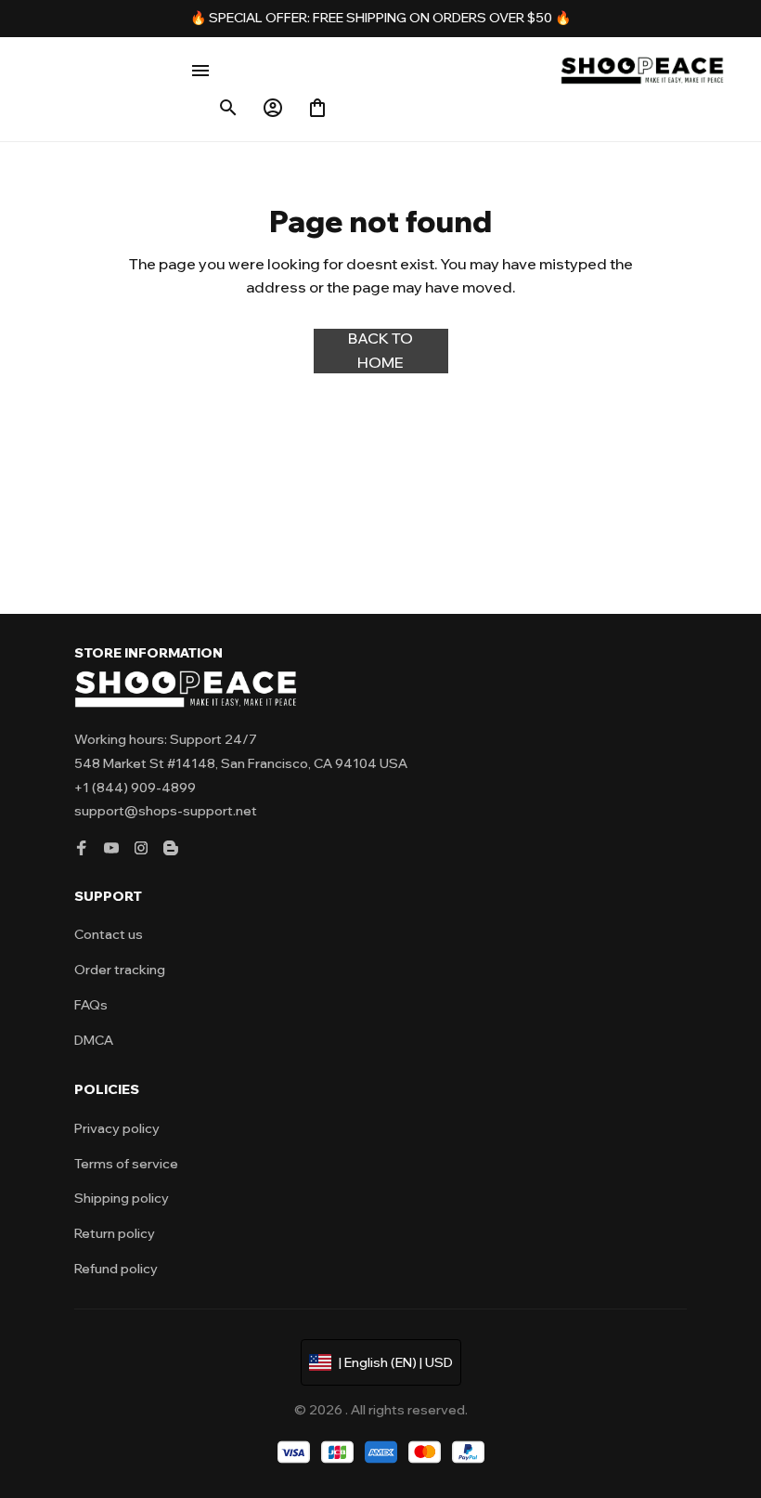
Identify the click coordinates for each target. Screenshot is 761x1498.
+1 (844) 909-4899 (135, 787)
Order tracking (119, 969)
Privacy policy (117, 1128)
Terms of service (126, 1163)
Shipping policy (121, 1198)
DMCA (93, 1040)
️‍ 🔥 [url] (561, 17)
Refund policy (116, 1268)
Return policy (114, 1233)
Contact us (108, 934)
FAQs (91, 1004)
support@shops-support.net (165, 810)
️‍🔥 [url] (199, 17)
